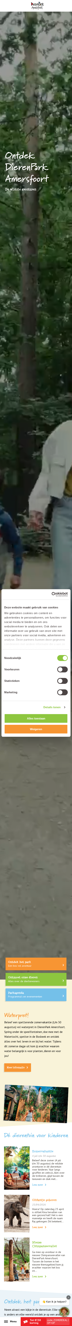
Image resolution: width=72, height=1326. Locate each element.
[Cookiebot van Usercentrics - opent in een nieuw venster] (52, 594)
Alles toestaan (36, 718)
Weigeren (36, 729)
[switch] (62, 669)
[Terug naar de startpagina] (37, 5)
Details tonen (52, 707)
